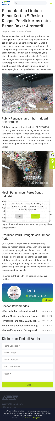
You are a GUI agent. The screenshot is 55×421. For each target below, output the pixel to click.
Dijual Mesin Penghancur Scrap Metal (21, 316)
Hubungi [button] (47, 300)
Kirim (28, 384)
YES (35, 216)
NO (19, 216)
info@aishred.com (14, 404)
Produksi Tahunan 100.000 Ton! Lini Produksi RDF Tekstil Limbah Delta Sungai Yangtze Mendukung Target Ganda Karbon (21, 320)
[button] (51, 3)
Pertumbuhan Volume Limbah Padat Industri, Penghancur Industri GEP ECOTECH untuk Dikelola (21, 311)
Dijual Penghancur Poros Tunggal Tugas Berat (21, 325)
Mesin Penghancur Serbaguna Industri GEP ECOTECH (21, 330)
